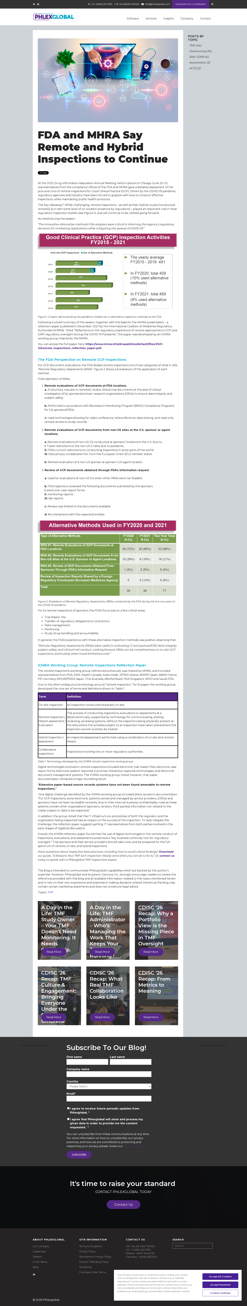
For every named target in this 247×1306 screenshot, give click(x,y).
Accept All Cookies (220, 1276)
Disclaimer (85, 1267)
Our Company (41, 1246)
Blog (35, 1267)
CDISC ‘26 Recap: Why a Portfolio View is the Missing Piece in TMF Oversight (156, 925)
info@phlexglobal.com (157, 4)
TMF (50, 892)
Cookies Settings (220, 1293)
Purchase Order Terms (92, 1272)
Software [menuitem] (133, 18)
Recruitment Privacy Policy (95, 1256)
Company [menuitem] (186, 18)
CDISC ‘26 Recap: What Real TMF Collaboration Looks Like (107, 985)
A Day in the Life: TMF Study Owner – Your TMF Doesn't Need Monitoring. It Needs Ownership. (58, 928)
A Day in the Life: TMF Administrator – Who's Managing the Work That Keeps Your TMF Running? (108, 931)
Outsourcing (201, 51)
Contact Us (123, 1205)
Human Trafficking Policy (94, 1261)
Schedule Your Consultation (190, 4)
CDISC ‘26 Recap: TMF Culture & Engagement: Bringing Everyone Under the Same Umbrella (58, 997)
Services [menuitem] (151, 18)
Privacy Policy (133, 1146)
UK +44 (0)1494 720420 (127, 4)
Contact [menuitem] (205, 18)
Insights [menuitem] (168, 18)
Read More (53, 951)
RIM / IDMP (199, 57)
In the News (40, 1261)
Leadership (39, 1251)
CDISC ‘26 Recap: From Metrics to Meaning (154, 982)
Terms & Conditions (90, 1246)
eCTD (195, 68)
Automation (200, 62)
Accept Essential (220, 1284)
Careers (37, 1256)
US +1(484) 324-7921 (101, 4)
